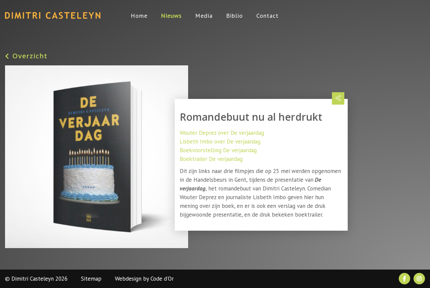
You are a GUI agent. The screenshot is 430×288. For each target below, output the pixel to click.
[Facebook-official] (404, 278)
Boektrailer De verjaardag (211, 159)
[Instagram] (419, 278)
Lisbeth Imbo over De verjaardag (220, 141)
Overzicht (29, 56)
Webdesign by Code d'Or (144, 278)
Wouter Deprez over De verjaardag (222, 132)
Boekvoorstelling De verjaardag (218, 150)
